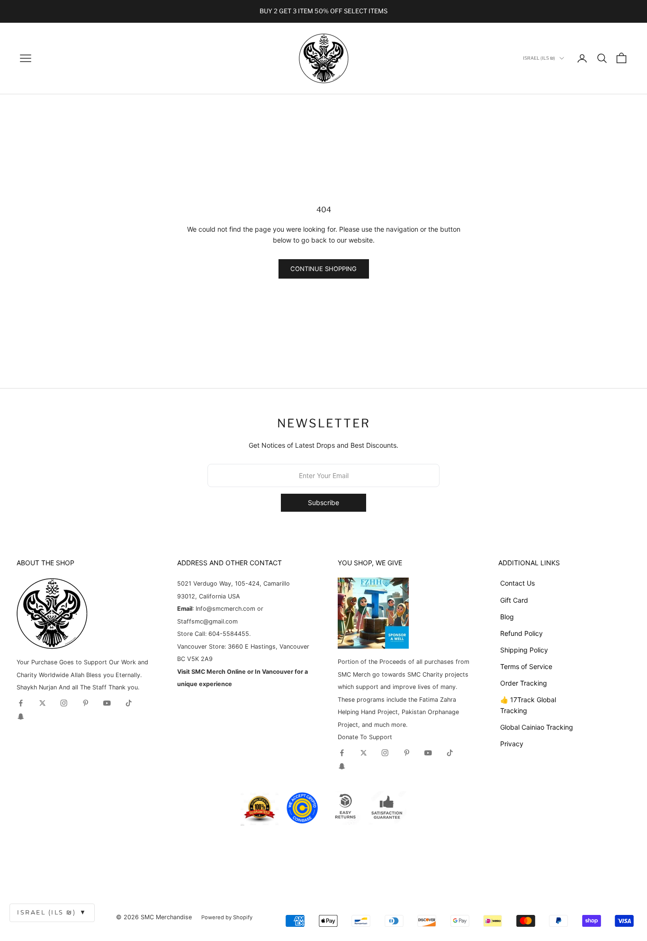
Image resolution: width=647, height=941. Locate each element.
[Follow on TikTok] (129, 703)
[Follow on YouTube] (107, 703)
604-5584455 (228, 633)
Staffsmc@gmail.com (207, 621)
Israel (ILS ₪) (52, 912)
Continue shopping (323, 268)
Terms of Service (526, 666)
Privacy (511, 744)
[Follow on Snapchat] (21, 716)
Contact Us (517, 583)
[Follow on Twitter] (42, 703)
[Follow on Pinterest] (85, 703)
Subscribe (323, 502)
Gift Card (514, 600)
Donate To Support (365, 737)
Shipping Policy (524, 650)
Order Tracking (523, 683)
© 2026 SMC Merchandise (154, 917)
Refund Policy (521, 633)
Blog (507, 617)
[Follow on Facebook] (21, 703)
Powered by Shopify (226, 917)
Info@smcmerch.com (225, 608)
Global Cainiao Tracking (536, 727)
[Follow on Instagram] (64, 703)
